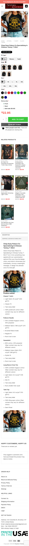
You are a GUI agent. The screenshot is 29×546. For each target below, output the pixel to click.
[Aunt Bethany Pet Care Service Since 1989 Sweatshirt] (7, 212)
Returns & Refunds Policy (9, 479)
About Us (4, 476)
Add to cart (18, 119)
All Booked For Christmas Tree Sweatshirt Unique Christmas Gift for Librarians (20, 165)
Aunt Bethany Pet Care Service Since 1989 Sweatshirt (7, 224)
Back (6, 106)
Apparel (9, 41)
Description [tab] (6, 234)
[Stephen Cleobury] (14, 6)
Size (2, 78)
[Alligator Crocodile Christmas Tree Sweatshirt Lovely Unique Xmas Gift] (21, 183)
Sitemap (3, 489)
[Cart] (26, 6)
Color (3, 89)
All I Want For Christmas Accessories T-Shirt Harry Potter (7, 163)
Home (3, 41)
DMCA (3, 507)
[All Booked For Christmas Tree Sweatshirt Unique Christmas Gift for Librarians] (21, 152)
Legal (2, 510)
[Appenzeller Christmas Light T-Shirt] (7, 183)
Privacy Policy (5, 483)
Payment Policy (6, 504)
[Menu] (2, 6)
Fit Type (3, 55)
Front (6, 103)
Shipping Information (7, 501)
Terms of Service (6, 486)
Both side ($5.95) (10, 108)
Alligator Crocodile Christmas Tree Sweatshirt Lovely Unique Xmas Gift (20, 195)
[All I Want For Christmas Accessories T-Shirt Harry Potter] (7, 152)
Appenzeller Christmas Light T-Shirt (7, 193)
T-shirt (16, 41)
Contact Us (4, 498)
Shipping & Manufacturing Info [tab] (11, 238)
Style (3, 62)
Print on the (5, 101)
